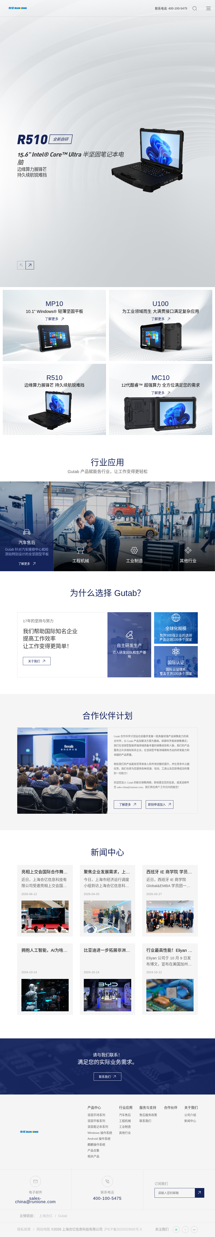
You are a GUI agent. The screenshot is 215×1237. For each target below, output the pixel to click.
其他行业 (125, 1132)
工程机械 (125, 1120)
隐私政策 (24, 1229)
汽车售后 (125, 1115)
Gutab (62, 1216)
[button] (30, 265)
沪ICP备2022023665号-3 (123, 1229)
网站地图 (43, 1229)
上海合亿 (45, 1216)
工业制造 (125, 1126)
